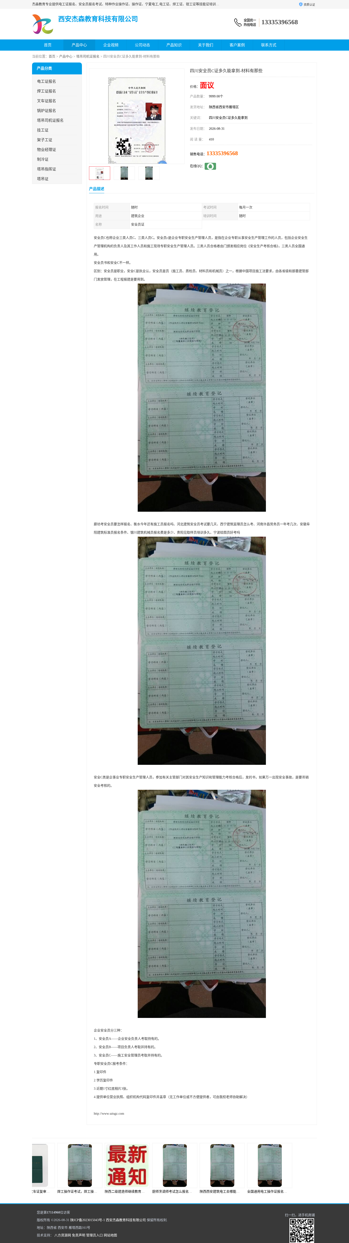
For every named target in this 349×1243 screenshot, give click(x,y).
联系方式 (268, 45)
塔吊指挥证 (46, 169)
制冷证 (42, 159)
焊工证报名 (46, 91)
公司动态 (142, 45)
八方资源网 (62, 1235)
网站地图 (110, 1235)
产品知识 (174, 45)
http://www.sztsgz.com (109, 1113)
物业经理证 (46, 150)
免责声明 (78, 1235)
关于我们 (205, 45)
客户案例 (237, 45)
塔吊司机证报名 (87, 56)
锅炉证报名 (46, 111)
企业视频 (110, 45)
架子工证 (44, 140)
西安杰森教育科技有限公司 (126, 1220)
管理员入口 (94, 1235)
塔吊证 (42, 179)
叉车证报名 (46, 101)
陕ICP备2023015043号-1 (87, 1220)
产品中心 (79, 45)
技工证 (42, 130)
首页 (48, 45)
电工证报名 (46, 81)
